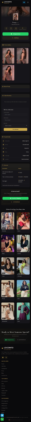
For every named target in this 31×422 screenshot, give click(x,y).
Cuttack (3, 395)
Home (3, 364)
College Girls (4, 408)
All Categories (5, 401)
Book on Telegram (16, 198)
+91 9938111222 (16, 202)
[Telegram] (3, 357)
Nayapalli (4, 393)
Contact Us (4, 375)
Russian (3, 410)
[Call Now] (2, 419)
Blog (3, 373)
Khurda (3, 388)
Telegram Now (16, 34)
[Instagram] (6, 357)
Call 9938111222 (22, 339)
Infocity (3, 386)
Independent (5, 403)
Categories (4, 368)
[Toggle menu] (28, 2)
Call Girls (4, 366)
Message (6, 117)
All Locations (5, 381)
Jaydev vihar (4, 390)
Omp (3, 383)
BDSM (3, 412)
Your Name (6, 112)
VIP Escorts (4, 405)
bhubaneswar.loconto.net (13, 417)
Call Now (16, 37)
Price (3, 370)
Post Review (15, 129)
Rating (5, 123)
